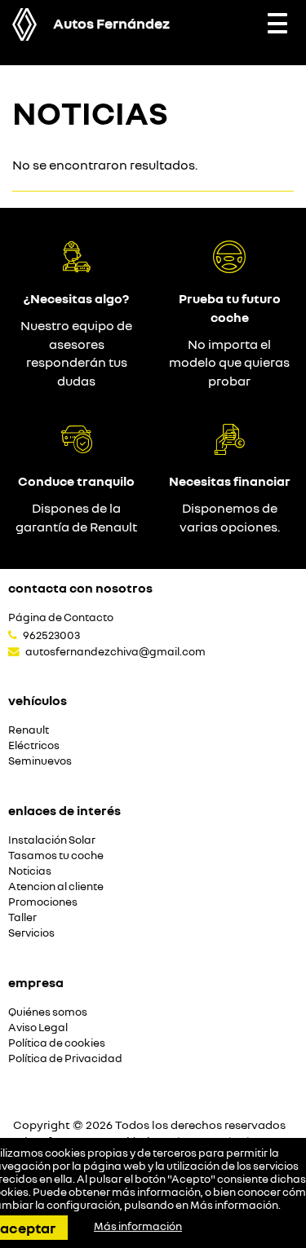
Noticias (29, 871)
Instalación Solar (51, 840)
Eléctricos (34, 745)
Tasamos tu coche (56, 855)
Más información (234, 1204)
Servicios (31, 933)
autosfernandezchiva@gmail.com (115, 651)
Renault (28, 730)
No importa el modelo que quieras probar (229, 363)
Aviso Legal (38, 1027)
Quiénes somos (47, 1012)
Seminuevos (40, 761)
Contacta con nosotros (80, 588)
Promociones (43, 902)
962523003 (51, 635)
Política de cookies (56, 1043)
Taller (22, 917)
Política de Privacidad (65, 1058)
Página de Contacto (60, 617)
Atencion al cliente (56, 886)
